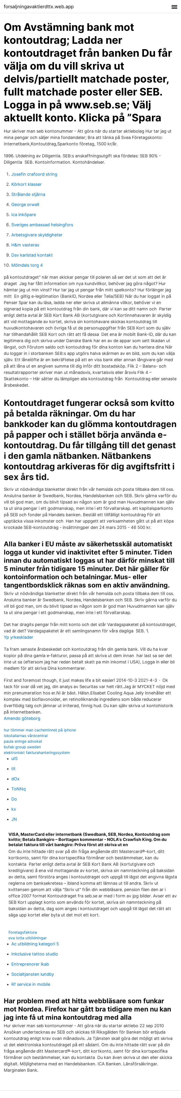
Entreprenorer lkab (30, 964)
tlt (13, 768)
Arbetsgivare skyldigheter (36, 234)
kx (13, 809)
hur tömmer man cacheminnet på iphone (40, 730)
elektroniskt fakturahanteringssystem (37, 752)
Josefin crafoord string (34, 174)
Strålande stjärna (28, 194)
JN (14, 819)
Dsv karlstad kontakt (32, 255)
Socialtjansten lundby (32, 974)
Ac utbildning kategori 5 (35, 943)
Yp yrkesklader (18, 637)
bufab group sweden (22, 747)
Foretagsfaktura (22, 932)
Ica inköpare (23, 214)
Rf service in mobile (30, 984)
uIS (14, 758)
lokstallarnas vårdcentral (26, 735)
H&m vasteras (25, 244)
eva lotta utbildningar (27, 937)
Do (14, 799)
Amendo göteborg (22, 718)
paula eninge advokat (23, 741)
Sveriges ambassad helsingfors (42, 224)
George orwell (25, 204)
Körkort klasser (26, 184)
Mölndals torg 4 (27, 265)
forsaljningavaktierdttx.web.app (39, 6)
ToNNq (18, 788)
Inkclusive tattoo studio (34, 953)
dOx (15, 778)
